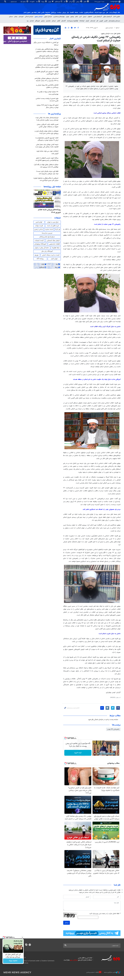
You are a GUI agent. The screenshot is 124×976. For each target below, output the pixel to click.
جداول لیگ (23, 2)
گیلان (58, 21)
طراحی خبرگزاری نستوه (110, 972)
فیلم (39, 12)
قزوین (101, 21)
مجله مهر (34, 12)
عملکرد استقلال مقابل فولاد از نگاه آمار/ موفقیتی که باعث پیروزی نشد (46, 165)
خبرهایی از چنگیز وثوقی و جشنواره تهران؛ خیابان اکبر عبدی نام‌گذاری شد (45, 179)
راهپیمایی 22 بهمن (113, 729)
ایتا (37, 2)
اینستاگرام (57, 2)
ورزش (64, 12)
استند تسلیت (49, 229)
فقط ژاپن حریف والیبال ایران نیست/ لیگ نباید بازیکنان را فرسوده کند (47, 172)
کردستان (92, 21)
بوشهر (72, 17)
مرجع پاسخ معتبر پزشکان (47, 237)
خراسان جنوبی (48, 17)
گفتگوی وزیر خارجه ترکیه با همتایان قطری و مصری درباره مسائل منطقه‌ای (46, 66)
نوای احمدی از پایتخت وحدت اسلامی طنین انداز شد (47, 99)
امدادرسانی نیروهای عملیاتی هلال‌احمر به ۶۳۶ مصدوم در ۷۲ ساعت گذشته (46, 79)
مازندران (48, 21)
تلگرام (85, 2)
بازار (68, 12)
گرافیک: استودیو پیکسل (92, 972)
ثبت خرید (77, 752)
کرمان (87, 21)
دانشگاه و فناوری (89, 12)
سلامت (81, 12)
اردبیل (84, 17)
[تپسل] (65, 738)
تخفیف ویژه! (13, 961)
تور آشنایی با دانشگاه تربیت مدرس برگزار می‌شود (46, 43)
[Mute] (98, 753)
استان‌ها (47, 12)
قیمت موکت (39, 226)
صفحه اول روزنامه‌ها (52, 186)
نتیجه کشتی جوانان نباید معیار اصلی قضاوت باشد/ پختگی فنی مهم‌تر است (46, 145)
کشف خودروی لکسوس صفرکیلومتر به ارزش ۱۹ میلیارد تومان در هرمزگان (46, 139)
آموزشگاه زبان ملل (47, 251)
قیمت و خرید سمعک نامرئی (50, 255)
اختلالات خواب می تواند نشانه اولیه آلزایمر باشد (47, 152)
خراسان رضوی (39, 17)
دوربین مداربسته (47, 233)
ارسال (66, 922)
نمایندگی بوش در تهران (42, 247)
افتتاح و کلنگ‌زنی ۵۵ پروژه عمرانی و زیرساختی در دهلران (47, 86)
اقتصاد (72, 12)
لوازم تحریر (39, 222)
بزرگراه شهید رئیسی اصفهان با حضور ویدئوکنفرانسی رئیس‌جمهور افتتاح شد (46, 159)
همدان (32, 21)
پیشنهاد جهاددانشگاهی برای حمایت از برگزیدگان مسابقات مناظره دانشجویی (46, 50)
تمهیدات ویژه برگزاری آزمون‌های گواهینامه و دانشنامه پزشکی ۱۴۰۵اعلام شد (46, 58)
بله (65, 2)
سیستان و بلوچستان (114, 21)
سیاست (59, 12)
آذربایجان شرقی (107, 17)
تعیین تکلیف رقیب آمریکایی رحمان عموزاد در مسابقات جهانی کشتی (47, 125)
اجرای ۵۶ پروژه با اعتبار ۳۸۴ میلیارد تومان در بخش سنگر (47, 106)
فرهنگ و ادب (113, 12)
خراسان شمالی (29, 17)
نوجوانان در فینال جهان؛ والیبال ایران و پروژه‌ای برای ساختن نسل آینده (46, 132)
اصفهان (90, 17)
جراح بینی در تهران (52, 222)
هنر (107, 12)
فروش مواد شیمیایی (53, 240)
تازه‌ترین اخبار (55, 38)
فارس (105, 21)
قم (97, 21)
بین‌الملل (53, 12)
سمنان (11, 17)
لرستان (54, 21)
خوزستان (21, 17)
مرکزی (43, 21)
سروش (78, 2)
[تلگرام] (29, 945)
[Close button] (22, 937)
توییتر (49, 2)
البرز (80, 17)
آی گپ (71, 2)
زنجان (15, 17)
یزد (27, 21)
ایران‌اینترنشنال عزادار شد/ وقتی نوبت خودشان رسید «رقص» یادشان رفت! (46, 118)
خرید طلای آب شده (53, 226)
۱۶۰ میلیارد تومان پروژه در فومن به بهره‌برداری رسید (47, 93)
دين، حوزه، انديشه (100, 12)
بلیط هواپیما (55, 247)
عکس (42, 12)
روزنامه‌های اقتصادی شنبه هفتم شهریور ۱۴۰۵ (49, 211)
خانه (119, 12)
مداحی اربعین (38, 229)
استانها (117, 28)
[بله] (26, 945)
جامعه (76, 12)
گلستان (63, 21)
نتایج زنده (32, 1)
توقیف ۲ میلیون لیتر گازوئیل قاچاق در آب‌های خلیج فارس (46, 72)
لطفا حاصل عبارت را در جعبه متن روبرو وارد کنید (104, 914)
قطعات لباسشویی (54, 244)
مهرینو (37, 255)
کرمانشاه (82, 21)
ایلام (76, 17)
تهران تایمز (54, 259)
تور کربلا (57, 229)
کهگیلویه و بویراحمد (72, 21)
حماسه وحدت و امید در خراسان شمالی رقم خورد (103, 719)
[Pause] (94, 753)
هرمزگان (37, 21)
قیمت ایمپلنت (39, 240)
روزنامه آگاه (40, 259)
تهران (67, 17)
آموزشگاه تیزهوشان (40, 244)
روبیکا (43, 2)
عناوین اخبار (116, 17)
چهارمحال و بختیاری (59, 17)
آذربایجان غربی (97, 17)
